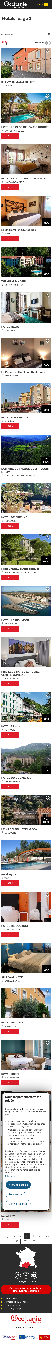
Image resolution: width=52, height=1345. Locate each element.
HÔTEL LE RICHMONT (15, 620)
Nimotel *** (8, 1216)
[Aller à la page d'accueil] (15, 4)
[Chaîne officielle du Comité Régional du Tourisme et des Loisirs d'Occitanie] (34, 1275)
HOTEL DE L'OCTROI (14, 925)
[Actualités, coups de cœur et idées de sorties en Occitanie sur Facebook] (26, 1275)
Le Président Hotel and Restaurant (23, 371)
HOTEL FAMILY (11, 726)
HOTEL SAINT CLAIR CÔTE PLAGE (23, 178)
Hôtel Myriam (9, 874)
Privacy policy (12, 1176)
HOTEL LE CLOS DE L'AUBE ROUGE (24, 127)
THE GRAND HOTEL (14, 281)
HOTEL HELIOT (11, 326)
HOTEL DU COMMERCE (16, 777)
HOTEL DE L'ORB (12, 1022)
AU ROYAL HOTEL (12, 977)
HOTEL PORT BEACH (14, 417)
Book (10, 136)
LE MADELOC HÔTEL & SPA (19, 829)
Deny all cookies (18, 1203)
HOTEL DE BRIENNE (14, 517)
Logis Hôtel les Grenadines (18, 229)
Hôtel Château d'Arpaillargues (20, 568)
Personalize (15, 1194)
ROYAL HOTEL (10, 1074)
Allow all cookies (18, 1184)
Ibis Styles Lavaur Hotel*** (18, 81)
